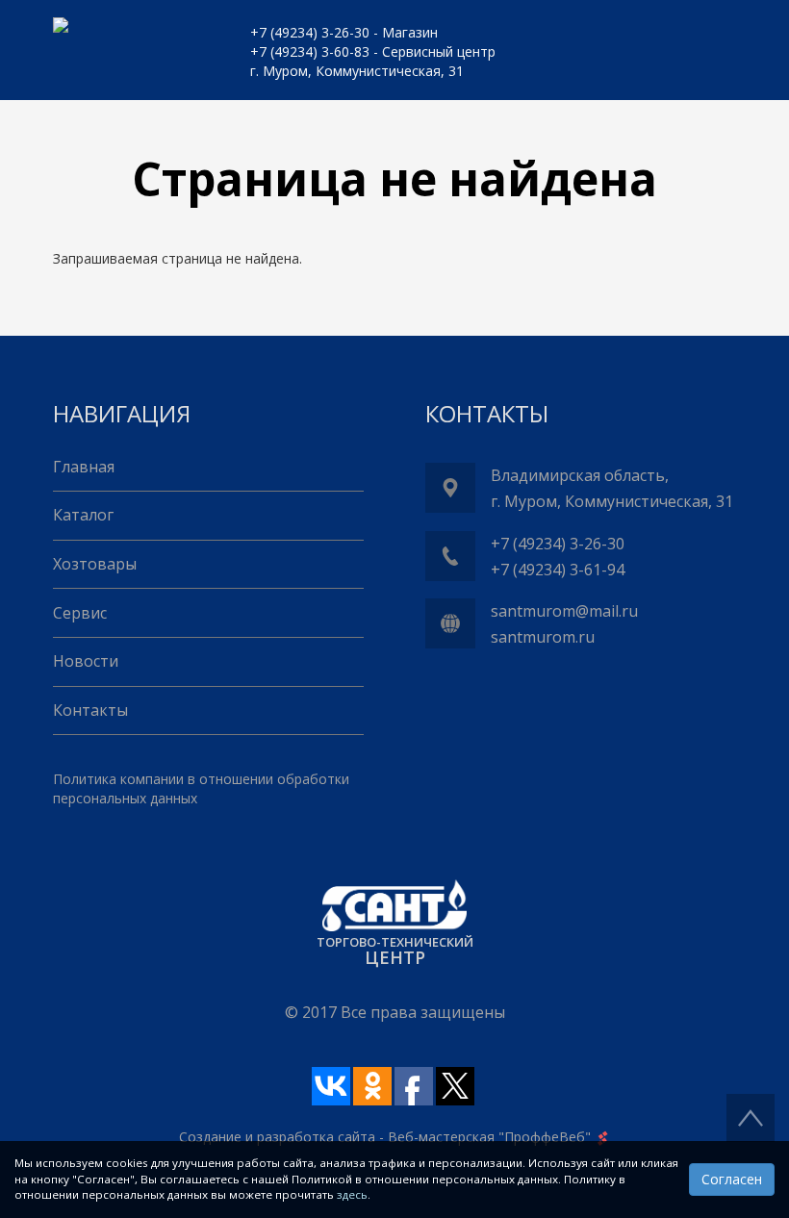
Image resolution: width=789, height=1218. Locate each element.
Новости (85, 661)
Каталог (83, 514)
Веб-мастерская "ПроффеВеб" (489, 1137)
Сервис (80, 612)
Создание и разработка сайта (277, 1137)
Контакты (90, 710)
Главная (84, 466)
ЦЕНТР (395, 957)
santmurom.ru (543, 636)
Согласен (731, 1179)
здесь (352, 1194)
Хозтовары (95, 563)
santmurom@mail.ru (564, 611)
